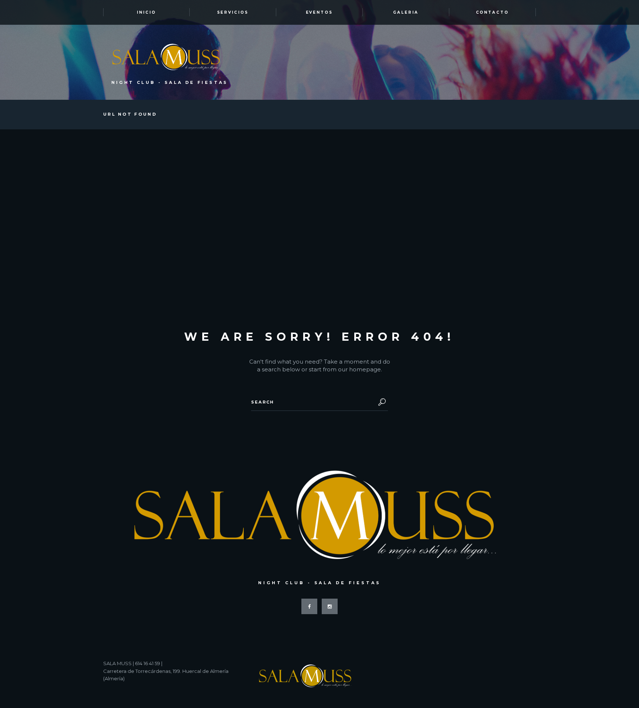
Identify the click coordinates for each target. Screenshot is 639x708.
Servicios (233, 12)
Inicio (146, 12)
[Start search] (380, 402)
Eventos (319, 12)
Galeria (406, 12)
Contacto (492, 12)
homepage (365, 369)
